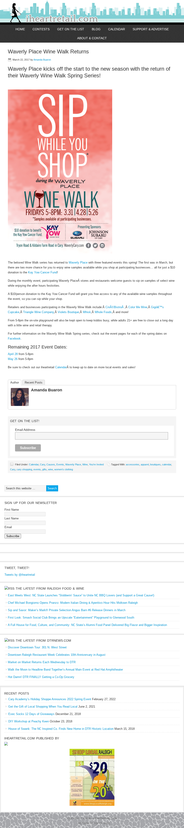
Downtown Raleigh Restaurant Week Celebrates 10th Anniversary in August (56, 654)
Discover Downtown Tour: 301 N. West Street (37, 647)
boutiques (155, 464)
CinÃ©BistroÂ (115, 307)
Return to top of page (94, 823)
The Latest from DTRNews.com (43, 640)
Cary (42, 464)
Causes (50, 464)
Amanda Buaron (42, 59)
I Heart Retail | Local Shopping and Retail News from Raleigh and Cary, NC (52, 12)
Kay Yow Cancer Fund (42, 272)
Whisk (87, 312)
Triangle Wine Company (38, 312)
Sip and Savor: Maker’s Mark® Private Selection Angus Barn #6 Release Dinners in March (66, 610)
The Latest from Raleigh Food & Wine (50, 588)
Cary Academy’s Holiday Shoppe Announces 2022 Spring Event (49, 699)
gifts (44, 469)
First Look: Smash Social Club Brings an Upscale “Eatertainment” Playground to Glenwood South (71, 617)
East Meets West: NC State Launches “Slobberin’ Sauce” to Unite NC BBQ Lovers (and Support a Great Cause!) (81, 595)
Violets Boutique (68, 312)
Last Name (11, 518)
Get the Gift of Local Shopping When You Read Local (42, 706)
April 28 (13, 354)
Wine (85, 464)
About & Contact (92, 38)
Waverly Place (78, 262)
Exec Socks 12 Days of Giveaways (31, 714)
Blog (96, 29)
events (37, 469)
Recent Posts (33, 382)
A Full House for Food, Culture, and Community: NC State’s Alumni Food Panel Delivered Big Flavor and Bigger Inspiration (87, 625)
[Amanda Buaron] (20, 405)
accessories (132, 464)
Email (8, 527)
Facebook (14, 338)
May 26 (13, 359)
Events (60, 464)
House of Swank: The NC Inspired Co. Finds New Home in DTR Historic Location (61, 728)
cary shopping (24, 469)
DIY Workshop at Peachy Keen (28, 721)
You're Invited (96, 464)
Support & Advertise (151, 29)
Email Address (25, 429)
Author (14, 382)
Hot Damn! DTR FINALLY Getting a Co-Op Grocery (41, 677)
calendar (166, 464)
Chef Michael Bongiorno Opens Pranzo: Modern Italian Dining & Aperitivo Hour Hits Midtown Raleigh (73, 602)
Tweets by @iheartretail (19, 574)
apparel (145, 464)
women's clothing (63, 469)
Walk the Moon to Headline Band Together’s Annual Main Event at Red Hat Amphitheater (65, 669)
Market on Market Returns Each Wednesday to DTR (42, 662)
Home (20, 29)
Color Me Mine (137, 307)
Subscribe (12, 536)
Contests (41, 29)
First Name (11, 509)
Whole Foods (103, 312)
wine (50, 469)
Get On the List (70, 29)
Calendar (116, 29)
